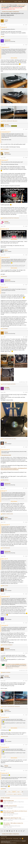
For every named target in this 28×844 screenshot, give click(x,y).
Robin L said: (3, 287)
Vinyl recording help (8, 800)
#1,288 (26, 336)
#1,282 (26, 44)
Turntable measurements (10, 805)
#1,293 (26, 556)
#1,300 (26, 770)
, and (7, 513)
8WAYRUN (14, 842)
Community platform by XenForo (11, 840)
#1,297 (26, 680)
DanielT (3, 17)
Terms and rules (9, 838)
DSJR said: (3, 27)
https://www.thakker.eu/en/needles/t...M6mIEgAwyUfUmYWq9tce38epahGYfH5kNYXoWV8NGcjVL (14, 469)
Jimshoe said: (4, 625)
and (5, 149)
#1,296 (26, 653)
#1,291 (26, 488)
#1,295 (26, 622)
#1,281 (26, 24)
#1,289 (26, 392)
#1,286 (26, 254)
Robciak (4, 807)
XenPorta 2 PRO (3, 842)
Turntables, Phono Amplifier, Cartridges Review (15, 801)
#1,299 (26, 744)
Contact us (3, 838)
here (13, 7)
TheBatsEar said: (4, 47)
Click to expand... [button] (14, 57)
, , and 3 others (9, 384)
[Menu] (1, 1)
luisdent (4, 801)
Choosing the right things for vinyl (12, 818)
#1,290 (26, 447)
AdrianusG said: (4, 717)
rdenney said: (4, 160)
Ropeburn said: (4, 228)
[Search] (26, 1)
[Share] (23, 25)
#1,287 (26, 284)
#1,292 (26, 522)
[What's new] (24, 1)
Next (18, 791)
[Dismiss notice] (26, 5)
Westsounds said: (4, 257)
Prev (10, 791)
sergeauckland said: (5, 131)
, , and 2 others (9, 438)
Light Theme (4, 836)
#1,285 (26, 226)
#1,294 (26, 593)
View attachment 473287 (6, 455)
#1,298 (26, 714)
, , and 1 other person (9, 121)
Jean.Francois (5, 825)
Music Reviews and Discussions (12, 813)
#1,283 (26, 129)
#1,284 (26, 157)
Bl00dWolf (5, 819)
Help (20, 838)
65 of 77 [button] (14, 791)
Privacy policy (15, 838)
